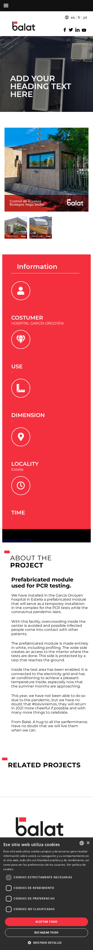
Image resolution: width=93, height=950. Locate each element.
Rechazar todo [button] (46, 932)
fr (79, 17)
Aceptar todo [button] (46, 922)
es (73, 17)
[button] (46, 942)
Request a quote (17, 540)
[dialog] (46, 893)
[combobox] (81, 843)
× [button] (88, 843)
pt (85, 17)
